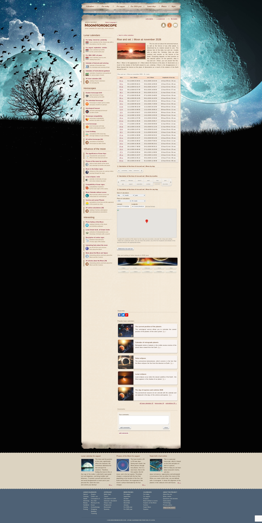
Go (164, 331)
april (148, 180)
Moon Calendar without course (96, 192)
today (130, 170)
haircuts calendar (101, 11)
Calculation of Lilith (110, 498)
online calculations (134, 11)
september (139, 184)
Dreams (93, 494)
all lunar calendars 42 (146, 403)
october (148, 184)
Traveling (94, 513)
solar (98, 177)
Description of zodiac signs (95, 237)
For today (105, 6)
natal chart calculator (121, 11)
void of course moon (148, 11)
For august (121, 6)
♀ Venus (159, 268)
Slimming (86, 501)
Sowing (85, 507)
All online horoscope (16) (94, 139)
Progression (107, 505)
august (131, 184)
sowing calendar (89, 11)
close (166, 427)
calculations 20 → (171, 403)
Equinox (145, 509)
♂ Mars (171, 268)
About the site (167, 494)
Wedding (93, 511)
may (157, 180)
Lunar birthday (91, 131)
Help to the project (169, 507)
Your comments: (124, 414)
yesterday (124, 170)
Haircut (85, 494)
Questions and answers (170, 498)
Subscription (167, 501)
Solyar (106, 503)
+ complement (160, 19)
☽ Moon (123, 268)
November (127, 501)
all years (99, 55)
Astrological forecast (93, 108)
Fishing (85, 509)
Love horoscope (91, 124)
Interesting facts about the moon (97, 245)
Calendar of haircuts (92, 63)
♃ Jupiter (123, 271)
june (165, 180)
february (130, 180)
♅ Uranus (147, 271)
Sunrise (145, 505)
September (127, 496)
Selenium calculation (110, 501)
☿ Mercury (147, 268)
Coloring (85, 496)
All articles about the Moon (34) (96, 261)
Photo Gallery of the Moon (94, 222)
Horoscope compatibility (94, 116)
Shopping (94, 509)
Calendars (90, 6)
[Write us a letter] (175, 25)
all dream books (104, 230)
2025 (93, 55)
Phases (164, 6)
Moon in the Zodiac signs (94, 169)
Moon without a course (150, 501)
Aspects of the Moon (149, 503)
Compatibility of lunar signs (95, 184)
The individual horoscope (94, 100)
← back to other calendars (125, 35)
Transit (106, 496)
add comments (125, 427)
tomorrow (136, 170)
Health (85, 498)
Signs (174, 6)
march (139, 180)
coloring (105, 63)
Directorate (107, 507)
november (157, 184)
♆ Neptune (159, 271)
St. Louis (174, 19)
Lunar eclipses (91, 177)
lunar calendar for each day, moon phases (99, 28)
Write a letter (167, 496)
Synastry (107, 509)
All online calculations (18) (95, 208)
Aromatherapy (95, 507)
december (165, 184)
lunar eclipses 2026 (161, 11)
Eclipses (146, 498)
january (123, 180)
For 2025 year (128, 509)
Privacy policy (167, 505)
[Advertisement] (147, 292)
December (127, 503)
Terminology (167, 503)
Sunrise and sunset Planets (95, 200)
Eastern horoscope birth (94, 93)
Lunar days (151, 6)
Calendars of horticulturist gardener (98, 71)
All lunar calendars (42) (93, 78)
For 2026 (88, 55)
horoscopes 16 (159, 403)
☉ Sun (135, 268)
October (126, 498)
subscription (149, 19)
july (123, 184)
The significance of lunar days (96, 153)
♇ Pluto (171, 271)
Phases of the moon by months (96, 161)
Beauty (85, 503)
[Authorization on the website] (163, 25)
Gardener (86, 505)
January (126, 505)
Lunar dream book (92, 230)
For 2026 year (136, 6)
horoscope (111, 11)
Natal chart (107, 494)
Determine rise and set (125, 249)
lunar (110, 503)
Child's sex (94, 496)
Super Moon (147, 507)
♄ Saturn (135, 271)
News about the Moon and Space (97, 253)
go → (110, 485)
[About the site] (169, 25)
